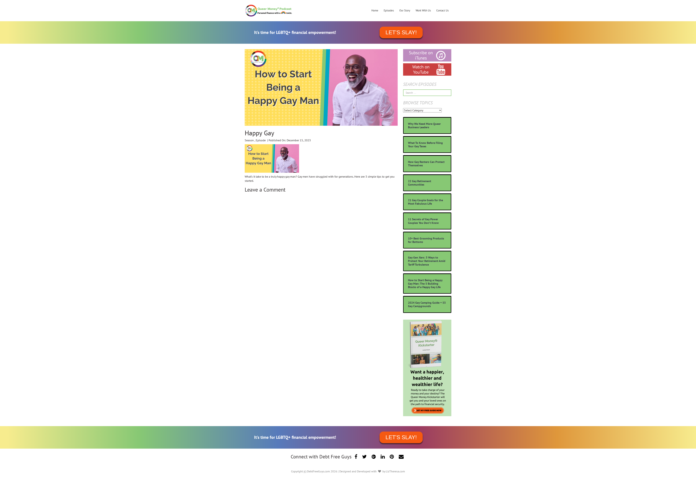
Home (374, 10)
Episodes (389, 10)
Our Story (404, 10)
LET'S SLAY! (401, 32)
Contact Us (442, 10)
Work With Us (423, 10)
